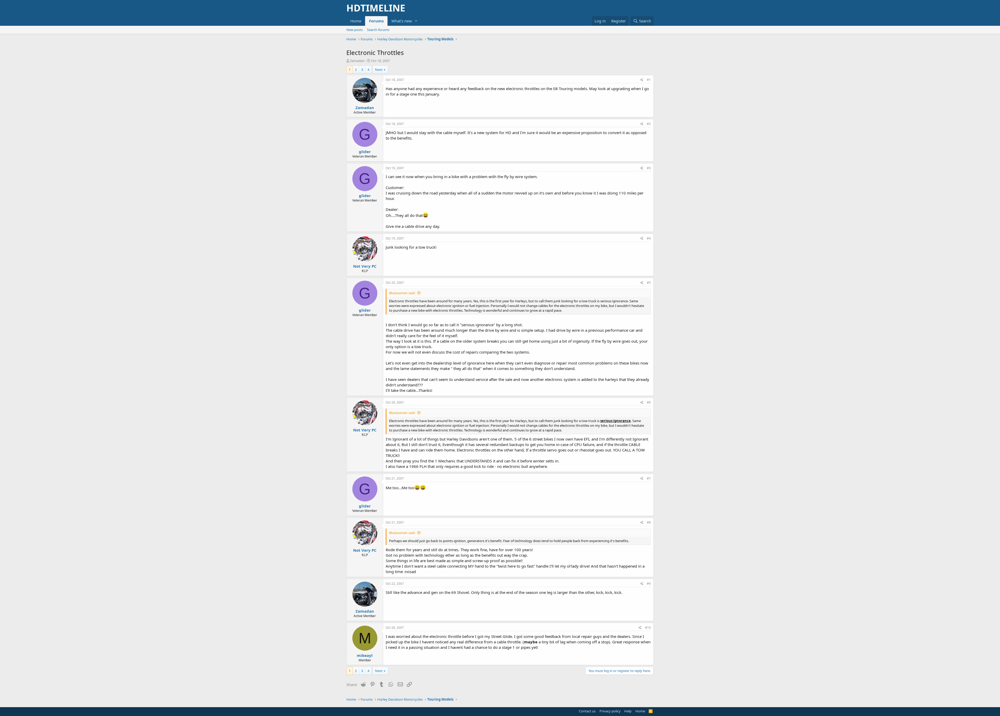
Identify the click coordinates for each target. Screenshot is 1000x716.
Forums (376, 20)
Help (628, 711)
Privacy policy (610, 711)
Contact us (587, 711)
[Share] (642, 80)
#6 (649, 402)
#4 (649, 238)
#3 (649, 168)
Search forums (378, 29)
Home (355, 20)
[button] (416, 21)
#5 (649, 282)
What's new (401, 20)
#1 (649, 80)
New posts (354, 29)
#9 (649, 583)
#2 (649, 124)
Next (379, 69)
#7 (649, 478)
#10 (648, 627)
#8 (649, 522)
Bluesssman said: (402, 293)
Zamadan (357, 60)
